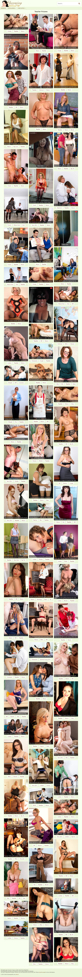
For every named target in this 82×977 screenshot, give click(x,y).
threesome (34, 360)
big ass (35, 520)
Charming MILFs (11, 3)
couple (42, 360)
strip (57, 384)
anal (23, 225)
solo (24, 898)
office (66, 344)
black (45, 599)
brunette (22, 859)
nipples (9, 918)
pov (16, 422)
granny (48, 785)
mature (23, 31)
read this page (42, 972)
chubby (9, 31)
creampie (9, 677)
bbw (41, 520)
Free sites (21, 8)
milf (16, 107)
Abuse (17, 974)
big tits (72, 168)
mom (34, 964)
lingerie (42, 746)
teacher (16, 31)
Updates (3, 8)
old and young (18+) (45, 659)
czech (34, 205)
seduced (41, 90)
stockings (39, 599)
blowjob (10, 382)
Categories (11, 8)
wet (62, 384)
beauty (36, 639)
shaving (23, 918)
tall (50, 599)
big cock (15, 146)
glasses (72, 344)
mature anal (17, 225)
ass (63, 522)
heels (74, 384)
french (9, 185)
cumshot (21, 382)
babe (47, 500)
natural (47, 924)
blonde (72, 130)
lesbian (10, 363)
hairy (72, 404)
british (65, 561)
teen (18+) (34, 225)
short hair (16, 560)
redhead (60, 344)
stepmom (59, 208)
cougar (59, 50)
